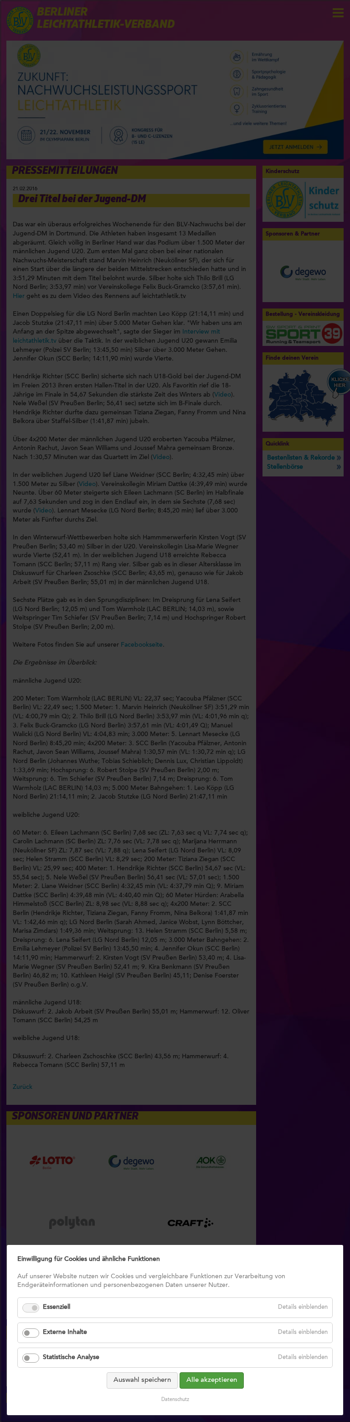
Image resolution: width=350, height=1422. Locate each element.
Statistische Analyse (71, 1357)
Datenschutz (175, 1399)
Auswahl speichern (142, 1380)
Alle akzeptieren (211, 1380)
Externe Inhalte (65, 1332)
